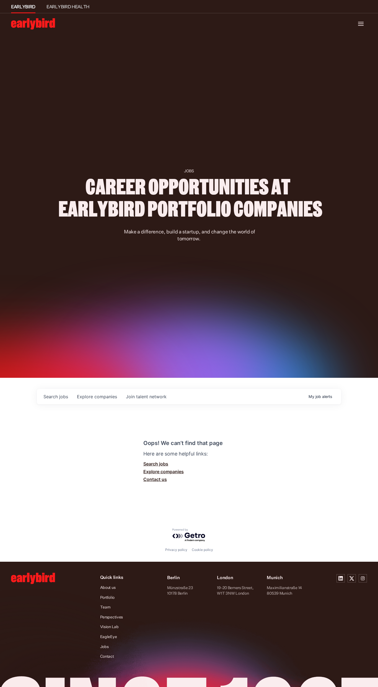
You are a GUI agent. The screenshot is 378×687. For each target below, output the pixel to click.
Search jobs (155, 464)
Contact (107, 656)
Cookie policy (202, 550)
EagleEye (108, 636)
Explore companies (163, 471)
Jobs (104, 646)
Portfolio (107, 597)
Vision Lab (109, 626)
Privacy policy (176, 550)
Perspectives (111, 617)
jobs (55, 396)
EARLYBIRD (23, 6)
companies (97, 396)
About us (108, 587)
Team (105, 607)
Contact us (155, 479)
